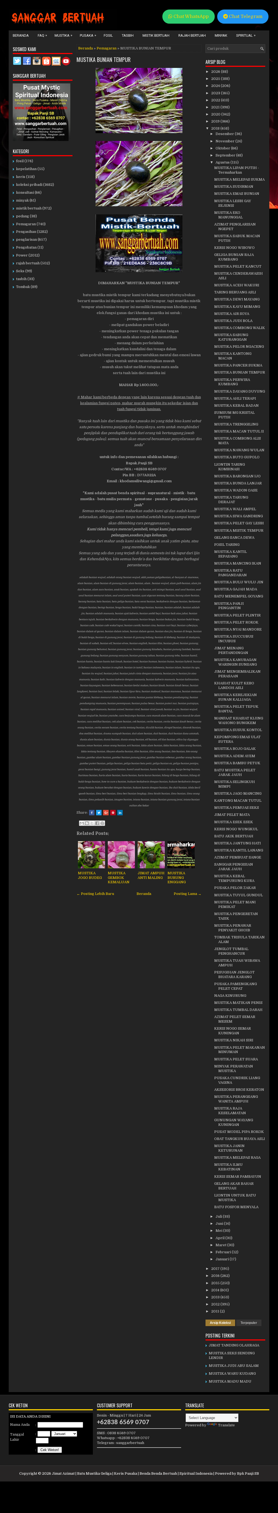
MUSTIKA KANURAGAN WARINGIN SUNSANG (235, 662)
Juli (219, 1216)
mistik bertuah (29, 208)
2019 (215, 121)
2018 (215, 128)
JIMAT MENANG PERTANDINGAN (231, 650)
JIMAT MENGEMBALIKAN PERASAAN (237, 673)
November (225, 141)
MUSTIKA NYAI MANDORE (238, 629)
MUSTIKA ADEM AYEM (234, 756)
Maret (221, 1245)
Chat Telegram (245, 16)
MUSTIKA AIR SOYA (231, 314)
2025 (216, 79)
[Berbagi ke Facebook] (97, 823)
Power (22, 255)
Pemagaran (106, 48)
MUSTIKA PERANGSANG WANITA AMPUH (236, 1099)
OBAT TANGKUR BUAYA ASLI (239, 1139)
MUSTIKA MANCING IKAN (237, 563)
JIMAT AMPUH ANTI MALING (151, 875)
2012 (215, 1304)
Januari (223, 1259)
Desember (225, 134)
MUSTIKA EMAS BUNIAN (236, 194)
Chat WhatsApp (190, 16)
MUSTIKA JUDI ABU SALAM (234, 1366)
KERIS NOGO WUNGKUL (236, 829)
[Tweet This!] (99, 812)
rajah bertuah (28, 263)
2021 (215, 107)
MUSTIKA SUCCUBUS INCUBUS (233, 638)
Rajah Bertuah (192, 35)
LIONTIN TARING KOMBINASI (229, 466)
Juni (220, 1223)
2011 (215, 1311)
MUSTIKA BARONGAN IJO (237, 476)
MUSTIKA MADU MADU (230, 1381)
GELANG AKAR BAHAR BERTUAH (234, 1186)
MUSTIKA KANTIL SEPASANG (230, 554)
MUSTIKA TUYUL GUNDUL (238, 895)
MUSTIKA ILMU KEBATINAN (228, 1167)
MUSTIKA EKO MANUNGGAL (228, 215)
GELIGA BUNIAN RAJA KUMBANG (234, 257)
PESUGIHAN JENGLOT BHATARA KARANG (234, 974)
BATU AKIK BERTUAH (233, 836)
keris (20, 177)
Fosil (108, 35)
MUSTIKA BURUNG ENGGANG (177, 877)
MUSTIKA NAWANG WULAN (239, 450)
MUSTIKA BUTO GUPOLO (237, 457)
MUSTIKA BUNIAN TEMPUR (104, 59)
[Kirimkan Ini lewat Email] (81, 823)
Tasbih (128, 35)
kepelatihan (26, 169)
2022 (216, 100)
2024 (216, 86)
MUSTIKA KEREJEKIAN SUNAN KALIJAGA (235, 697)
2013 (215, 1297)
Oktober (223, 148)
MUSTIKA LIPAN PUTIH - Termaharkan (236, 170)
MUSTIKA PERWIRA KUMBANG (232, 382)
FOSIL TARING (226, 545)
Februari (224, 1252)
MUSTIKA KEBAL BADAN (236, 405)
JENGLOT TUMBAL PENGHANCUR (231, 951)
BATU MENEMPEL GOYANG (238, 596)
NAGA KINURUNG (230, 996)
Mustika (63, 35)
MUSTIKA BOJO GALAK (235, 749)
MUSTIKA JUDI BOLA (233, 321)
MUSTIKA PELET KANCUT (237, 266)
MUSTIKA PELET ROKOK (236, 622)
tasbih (21, 279)
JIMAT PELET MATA (232, 815)
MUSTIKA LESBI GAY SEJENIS (232, 203)
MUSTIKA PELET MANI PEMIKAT (235, 904)
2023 (216, 93)
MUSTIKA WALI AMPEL (235, 509)
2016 (215, 1276)
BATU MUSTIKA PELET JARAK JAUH (234, 772)
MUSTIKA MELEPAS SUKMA (239, 179)
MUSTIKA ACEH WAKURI (236, 285)
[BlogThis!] (87, 823)
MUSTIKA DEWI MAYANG (237, 299)
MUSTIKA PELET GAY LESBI (239, 523)
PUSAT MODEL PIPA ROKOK (239, 1132)
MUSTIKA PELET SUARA (236, 1059)
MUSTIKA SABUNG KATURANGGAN (231, 337)
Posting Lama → (187, 894)
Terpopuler (249, 1323)
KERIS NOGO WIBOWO (234, 248)
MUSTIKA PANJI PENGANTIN (229, 606)
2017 (215, 1269)
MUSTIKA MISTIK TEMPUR (238, 530)
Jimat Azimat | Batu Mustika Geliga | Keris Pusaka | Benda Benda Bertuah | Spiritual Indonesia (132, 1473)
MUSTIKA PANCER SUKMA (238, 365)
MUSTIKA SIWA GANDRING (238, 516)
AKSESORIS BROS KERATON (239, 1090)
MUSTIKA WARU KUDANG (232, 1373)
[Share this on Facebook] (91, 812)
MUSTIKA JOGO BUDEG (90, 875)
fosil (20, 161)
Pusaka (88, 35)
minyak (22, 200)
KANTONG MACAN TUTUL (237, 800)
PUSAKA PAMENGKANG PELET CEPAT (235, 986)
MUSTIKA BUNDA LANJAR (238, 483)
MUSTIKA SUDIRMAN (233, 186)
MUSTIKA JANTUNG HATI (237, 843)
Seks (20, 271)
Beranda (21, 35)
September (226, 155)
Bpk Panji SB (248, 1473)
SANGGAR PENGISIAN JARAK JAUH (233, 866)
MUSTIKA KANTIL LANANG (238, 850)
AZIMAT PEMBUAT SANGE (237, 857)
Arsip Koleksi (220, 1323)
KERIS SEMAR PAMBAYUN (237, 1176)
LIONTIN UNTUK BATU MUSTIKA (235, 1197)
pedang (22, 216)
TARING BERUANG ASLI (235, 292)
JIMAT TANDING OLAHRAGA (234, 1345)
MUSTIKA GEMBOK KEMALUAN (118, 877)
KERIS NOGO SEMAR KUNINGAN (232, 1030)
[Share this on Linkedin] (120, 812)
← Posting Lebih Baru (95, 894)
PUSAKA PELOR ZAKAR (235, 888)
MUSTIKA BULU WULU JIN (238, 582)
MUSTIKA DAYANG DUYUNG (239, 391)
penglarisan (26, 239)
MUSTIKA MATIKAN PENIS (238, 1003)
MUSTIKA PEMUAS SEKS (236, 808)
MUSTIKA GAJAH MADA (235, 589)
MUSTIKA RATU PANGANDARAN (230, 572)
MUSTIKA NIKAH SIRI (233, 1040)
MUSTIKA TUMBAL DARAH (238, 1010)
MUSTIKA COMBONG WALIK (239, 328)
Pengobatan (26, 247)
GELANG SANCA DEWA (234, 537)
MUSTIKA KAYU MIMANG (237, 307)
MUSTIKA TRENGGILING (236, 424)
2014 (215, 1290)
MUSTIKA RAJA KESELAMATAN (230, 1110)
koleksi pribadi (29, 185)
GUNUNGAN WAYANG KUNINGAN (233, 1122)
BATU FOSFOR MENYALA (236, 1207)
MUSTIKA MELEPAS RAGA (237, 1157)
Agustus (223, 162)
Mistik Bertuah (156, 35)
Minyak (221, 35)
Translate (226, 1425)
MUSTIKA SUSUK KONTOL (238, 730)
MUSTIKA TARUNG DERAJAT (231, 499)
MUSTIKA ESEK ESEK (233, 822)
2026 (216, 72)
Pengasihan (26, 232)
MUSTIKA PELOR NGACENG (239, 346)
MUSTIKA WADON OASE (236, 490)
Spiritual (245, 35)
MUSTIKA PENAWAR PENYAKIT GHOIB (232, 927)
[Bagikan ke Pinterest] (102, 823)
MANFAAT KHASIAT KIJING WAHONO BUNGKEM (238, 720)
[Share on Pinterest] (113, 812)
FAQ (42, 35)
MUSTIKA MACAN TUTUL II (239, 431)
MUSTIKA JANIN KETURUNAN (229, 1148)
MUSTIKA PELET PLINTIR (237, 615)
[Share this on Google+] (106, 812)
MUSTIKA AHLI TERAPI (235, 398)
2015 (215, 1283)
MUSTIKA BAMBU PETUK (237, 763)
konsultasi (25, 192)
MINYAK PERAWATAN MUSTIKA (233, 1068)
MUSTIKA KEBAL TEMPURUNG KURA (234, 878)
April (220, 1238)
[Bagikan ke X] (92, 823)
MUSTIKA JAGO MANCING (237, 793)
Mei (219, 1231)
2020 (216, 114)
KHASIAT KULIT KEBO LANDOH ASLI (234, 685)
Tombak (23, 287)
